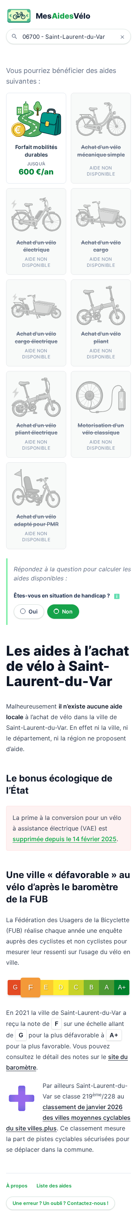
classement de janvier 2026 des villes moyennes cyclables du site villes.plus (68, 1117)
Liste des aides (54, 1186)
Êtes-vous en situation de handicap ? (62, 595)
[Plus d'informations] (116, 596)
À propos (16, 1186)
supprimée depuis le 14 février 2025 (64, 839)
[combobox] (74, 36)
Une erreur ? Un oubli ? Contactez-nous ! (60, 1203)
